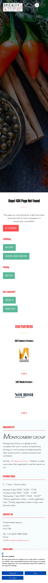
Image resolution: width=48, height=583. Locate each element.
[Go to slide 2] (22, 373)
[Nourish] (24, 398)
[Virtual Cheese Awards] (24, 358)
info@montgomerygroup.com (16, 540)
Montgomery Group (20, 461)
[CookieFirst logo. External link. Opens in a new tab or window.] (3, 554)
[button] (37, 5)
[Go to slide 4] (26, 373)
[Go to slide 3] (24, 373)
